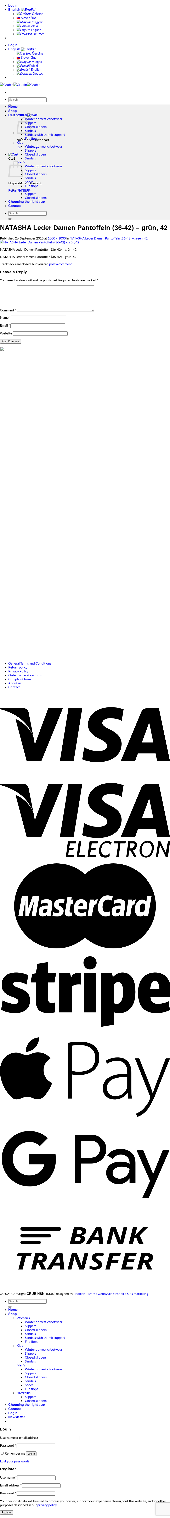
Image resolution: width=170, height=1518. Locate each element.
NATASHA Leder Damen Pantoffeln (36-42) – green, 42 (109, 238)
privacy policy (47, 1505)
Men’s (21, 1365)
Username (8, 1477)
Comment (8, 310)
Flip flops (31, 138)
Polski (33, 26)
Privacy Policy (18, 671)
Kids (20, 142)
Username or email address (20, 1437)
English (14, 9)
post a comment (60, 264)
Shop (12, 111)
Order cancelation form (24, 675)
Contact (14, 206)
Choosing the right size (26, 201)
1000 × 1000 (57, 238)
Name (5, 317)
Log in (31, 1453)
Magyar (36, 22)
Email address (11, 1485)
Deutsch (38, 34)
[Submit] (10, 219)
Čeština (37, 14)
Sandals (30, 158)
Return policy (17, 667)
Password (8, 1445)
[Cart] (13, 154)
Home (13, 106)
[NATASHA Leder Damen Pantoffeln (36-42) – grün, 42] (39, 242)
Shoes (29, 182)
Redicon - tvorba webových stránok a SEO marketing (111, 1294)
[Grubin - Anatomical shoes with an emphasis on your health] (20, 84)
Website (6, 333)
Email (5, 325)
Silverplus (23, 190)
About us (14, 683)
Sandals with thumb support (45, 134)
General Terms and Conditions (29, 663)
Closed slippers (36, 127)
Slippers (30, 150)
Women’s (23, 115)
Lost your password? (14, 1461)
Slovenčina (28, 18)
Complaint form (19, 679)
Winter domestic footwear (43, 119)
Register (7, 1512)
